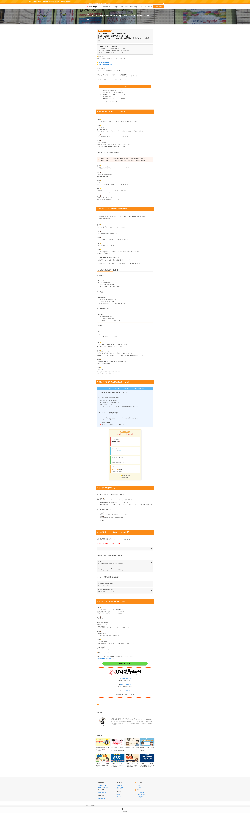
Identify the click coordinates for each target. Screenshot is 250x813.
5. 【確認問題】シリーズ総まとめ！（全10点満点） (114, 98)
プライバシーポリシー (127, 808)
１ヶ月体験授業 (140, 792)
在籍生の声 (119, 785)
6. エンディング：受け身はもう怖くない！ (112, 101)
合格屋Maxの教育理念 (103, 787)
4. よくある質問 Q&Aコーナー (109, 96)
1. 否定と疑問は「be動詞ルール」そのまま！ (112, 90)
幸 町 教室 (122, 684)
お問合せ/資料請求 (141, 794)
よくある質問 (140, 796)
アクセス (139, 787)
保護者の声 (119, 788)
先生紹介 (139, 785)
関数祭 (118, 794)
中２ (88, 18)
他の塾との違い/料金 (102, 792)
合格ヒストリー (101, 798)
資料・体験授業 (159, 6)
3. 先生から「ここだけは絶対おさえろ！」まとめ (113, 94)
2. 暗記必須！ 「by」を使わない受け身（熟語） (113, 92)
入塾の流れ (139, 797)
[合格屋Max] (92, 6)
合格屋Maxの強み (102, 785)
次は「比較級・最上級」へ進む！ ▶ (105, 658)
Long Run (119, 797)
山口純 (102, 725)
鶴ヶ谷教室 (122, 678)
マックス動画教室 (125, 690)
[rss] (163, 3)
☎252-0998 (129, 678)
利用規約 (120, 808)
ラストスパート (120, 796)
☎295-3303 (128, 684)
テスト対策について (121, 787)
